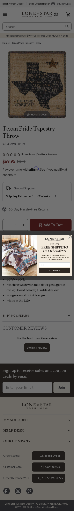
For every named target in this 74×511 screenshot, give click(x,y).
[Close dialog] (69, 237)
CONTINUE (55, 271)
